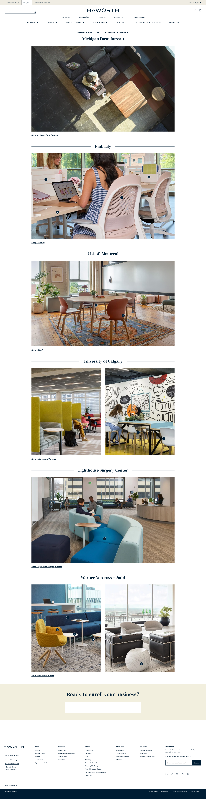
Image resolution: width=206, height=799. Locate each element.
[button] (195, 10)
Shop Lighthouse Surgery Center (46, 566)
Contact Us (88, 753)
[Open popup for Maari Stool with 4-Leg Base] (138, 432)
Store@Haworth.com (12, 763)
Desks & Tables (74, 22)
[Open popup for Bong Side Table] (141, 663)
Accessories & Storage (145, 22)
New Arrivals (65, 17)
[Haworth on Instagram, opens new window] (172, 773)
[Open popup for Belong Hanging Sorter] (149, 177)
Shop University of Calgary (43, 458)
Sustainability (84, 17)
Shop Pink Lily (37, 242)
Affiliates (119, 759)
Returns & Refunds (91, 763)
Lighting (120, 22)
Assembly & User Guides (93, 769)
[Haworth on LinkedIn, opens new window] (166, 773)
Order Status (89, 750)
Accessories (39, 759)
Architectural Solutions (42, 2)
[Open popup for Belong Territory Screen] (46, 179)
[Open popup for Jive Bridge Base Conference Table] (57, 212)
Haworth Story (62, 750)
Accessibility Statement (180, 792)
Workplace (99, 22)
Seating (31, 22)
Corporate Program (122, 756)
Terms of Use (165, 792)
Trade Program (121, 753)
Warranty (88, 759)
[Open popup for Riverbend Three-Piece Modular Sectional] (104, 538)
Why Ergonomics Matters (66, 753)
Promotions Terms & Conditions (95, 772)
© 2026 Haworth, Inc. (11, 792)
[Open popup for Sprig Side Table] (74, 634)
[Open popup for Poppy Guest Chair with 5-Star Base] (57, 629)
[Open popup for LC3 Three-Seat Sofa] (120, 637)
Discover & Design (13, 2)
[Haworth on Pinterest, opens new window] (187, 773)
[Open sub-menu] (124, 17)
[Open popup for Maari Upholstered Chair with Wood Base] (123, 315)
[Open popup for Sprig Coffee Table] (93, 639)
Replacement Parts (41, 763)
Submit (196, 762)
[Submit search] (35, 11)
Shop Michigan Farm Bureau (44, 135)
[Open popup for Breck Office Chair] (121, 197)
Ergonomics (101, 17)
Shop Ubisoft (37, 349)
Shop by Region (194, 2)
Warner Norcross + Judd (42, 675)
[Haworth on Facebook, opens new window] (182, 773)
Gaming (50, 22)
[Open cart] (200, 10)
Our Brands (118, 17)
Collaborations (139, 17)
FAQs (86, 756)
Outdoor (174, 22)
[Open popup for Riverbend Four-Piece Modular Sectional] (67, 617)
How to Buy (88, 775)
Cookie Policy (195, 792)
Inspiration (61, 759)
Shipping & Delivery (91, 766)
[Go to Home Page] (103, 10)
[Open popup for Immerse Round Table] (96, 305)
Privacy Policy (153, 792)
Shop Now (27, 2)
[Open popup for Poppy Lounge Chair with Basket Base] (95, 423)
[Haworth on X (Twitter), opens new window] (177, 773)
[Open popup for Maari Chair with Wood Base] (163, 438)
